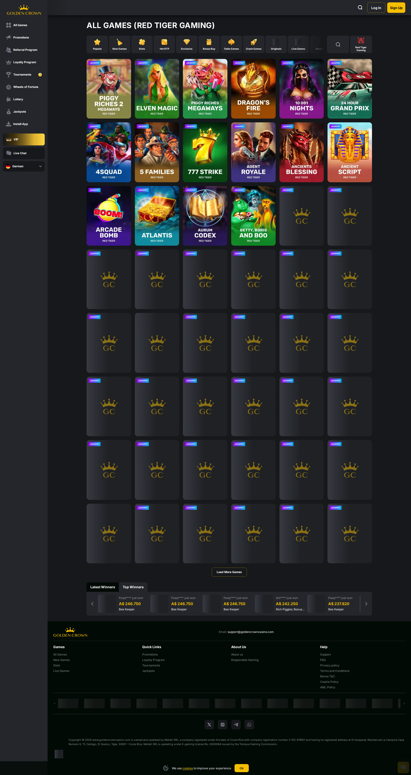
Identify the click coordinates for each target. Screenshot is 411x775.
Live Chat (20, 153)
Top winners (133, 587)
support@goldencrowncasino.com (251, 632)
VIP (16, 139)
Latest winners (102, 587)
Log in (376, 8)
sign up (396, 8)
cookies (187, 768)
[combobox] (24, 166)
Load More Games (229, 572)
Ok (242, 768)
